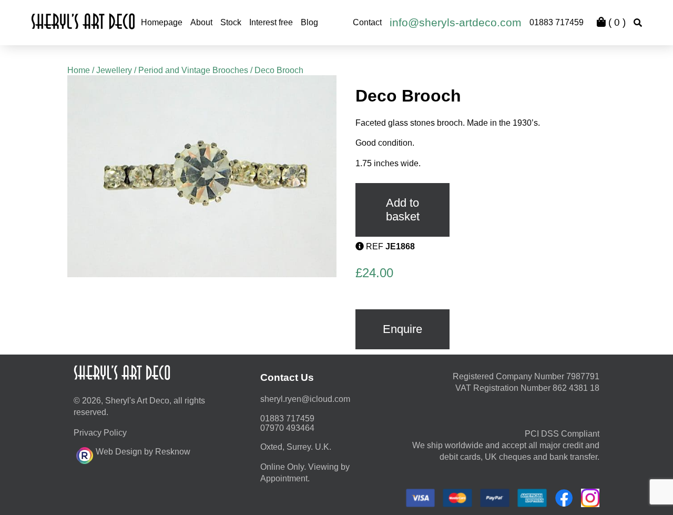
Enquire (402, 329)
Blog (309, 22)
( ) (616, 22)
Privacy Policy (100, 432)
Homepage (161, 22)
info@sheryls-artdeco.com (456, 22)
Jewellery (114, 70)
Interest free (271, 22)
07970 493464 (287, 427)
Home (78, 70)
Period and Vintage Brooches (193, 70)
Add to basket (403, 209)
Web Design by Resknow (143, 451)
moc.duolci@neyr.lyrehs (305, 399)
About (201, 22)
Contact (367, 22)
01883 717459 (556, 22)
